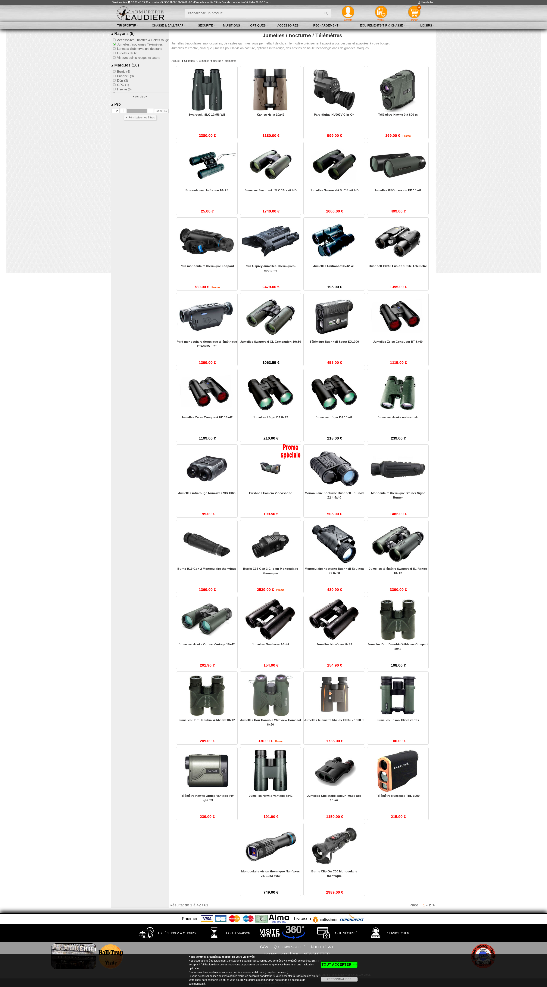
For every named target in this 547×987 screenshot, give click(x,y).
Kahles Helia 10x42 (270, 114)
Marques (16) (125, 65)
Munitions (231, 25)
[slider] (123, 111)
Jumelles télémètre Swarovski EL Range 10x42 (398, 571)
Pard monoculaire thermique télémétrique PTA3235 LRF (207, 344)
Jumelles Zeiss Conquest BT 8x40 (398, 341)
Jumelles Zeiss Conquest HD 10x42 (207, 417)
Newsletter (426, 2)
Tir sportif (126, 25)
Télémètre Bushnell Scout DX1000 (334, 341)
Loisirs (426, 25)
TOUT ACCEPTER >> (339, 964)
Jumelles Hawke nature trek (398, 417)
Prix (116, 104)
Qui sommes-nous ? (290, 947)
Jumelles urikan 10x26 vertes (398, 720)
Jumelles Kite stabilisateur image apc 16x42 (334, 798)
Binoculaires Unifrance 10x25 (206, 190)
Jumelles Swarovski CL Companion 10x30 (270, 341)
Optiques (258, 25)
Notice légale (322, 947)
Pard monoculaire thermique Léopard (207, 266)
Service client (398, 933)
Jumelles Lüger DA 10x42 (334, 417)
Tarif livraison (237, 933)
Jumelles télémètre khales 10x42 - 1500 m (334, 720)
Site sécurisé (345, 933)
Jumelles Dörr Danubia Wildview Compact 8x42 (398, 647)
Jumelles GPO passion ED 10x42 (398, 190)
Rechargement (325, 25)
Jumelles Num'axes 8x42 (334, 644)
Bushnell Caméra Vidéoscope (270, 493)
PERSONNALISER (339, 979)
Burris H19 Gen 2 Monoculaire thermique (207, 568)
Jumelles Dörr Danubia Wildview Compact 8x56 (270, 722)
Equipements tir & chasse (381, 25)
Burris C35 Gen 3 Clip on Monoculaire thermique (270, 571)
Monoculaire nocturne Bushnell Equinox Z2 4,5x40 (334, 495)
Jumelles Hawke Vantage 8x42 (271, 795)
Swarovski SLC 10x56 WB (206, 114)
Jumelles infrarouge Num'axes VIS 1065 (206, 493)
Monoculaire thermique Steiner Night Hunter (398, 495)
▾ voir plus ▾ (140, 96)
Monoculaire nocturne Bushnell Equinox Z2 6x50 (334, 571)
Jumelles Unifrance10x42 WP (334, 266)
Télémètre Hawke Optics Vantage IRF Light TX (207, 798)
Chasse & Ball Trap (167, 25)
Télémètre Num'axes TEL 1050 (398, 795)
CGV (264, 947)
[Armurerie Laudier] (140, 13)
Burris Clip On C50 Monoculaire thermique (334, 874)
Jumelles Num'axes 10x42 (270, 644)
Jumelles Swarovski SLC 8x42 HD (334, 190)
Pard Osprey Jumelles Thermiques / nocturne (270, 268)
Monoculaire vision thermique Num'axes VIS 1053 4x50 (270, 874)
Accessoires (287, 25)
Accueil (176, 60)
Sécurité (205, 25)
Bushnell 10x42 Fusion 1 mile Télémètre (398, 266)
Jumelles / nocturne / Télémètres (217, 60)
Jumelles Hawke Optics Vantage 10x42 (207, 644)
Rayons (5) (123, 33)
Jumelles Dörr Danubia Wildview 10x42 (207, 720)
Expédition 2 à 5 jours (176, 933)
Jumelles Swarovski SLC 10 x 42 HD (271, 190)
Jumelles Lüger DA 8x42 (270, 417)
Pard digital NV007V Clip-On (334, 114)
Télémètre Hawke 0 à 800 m (398, 114)
